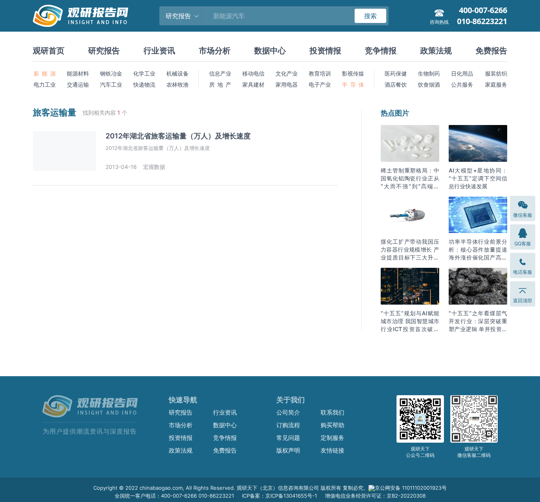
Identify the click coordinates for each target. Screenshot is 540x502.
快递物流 (144, 84)
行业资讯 (159, 50)
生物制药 (429, 73)
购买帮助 (332, 425)
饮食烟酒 (429, 84)
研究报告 (104, 50)
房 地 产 (220, 84)
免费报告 (491, 50)
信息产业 (220, 73)
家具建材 (253, 84)
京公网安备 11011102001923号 (411, 488)
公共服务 (462, 84)
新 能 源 (45, 73)
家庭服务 (496, 84)
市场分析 (214, 50)
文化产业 (287, 73)
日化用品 (462, 73)
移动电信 (253, 73)
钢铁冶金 (111, 73)
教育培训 (320, 73)
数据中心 (270, 50)
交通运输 (78, 84)
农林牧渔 (177, 84)
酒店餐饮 (396, 84)
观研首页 (48, 50)
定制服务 (332, 437)
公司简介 (288, 412)
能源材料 (78, 73)
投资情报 (325, 50)
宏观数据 (154, 166)
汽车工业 (111, 84)
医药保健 (396, 73)
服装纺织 (496, 73)
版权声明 (288, 450)
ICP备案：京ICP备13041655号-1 (279, 496)
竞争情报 (381, 50)
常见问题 (288, 437)
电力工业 (45, 84)
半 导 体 (353, 84)
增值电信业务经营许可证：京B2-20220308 (375, 496)
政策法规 (436, 50)
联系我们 (332, 412)
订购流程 (288, 425)
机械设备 (177, 73)
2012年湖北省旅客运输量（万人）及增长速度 (178, 136)
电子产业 (320, 84)
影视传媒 (353, 73)
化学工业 (144, 73)
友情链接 (332, 450)
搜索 (370, 16)
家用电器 (287, 84)
